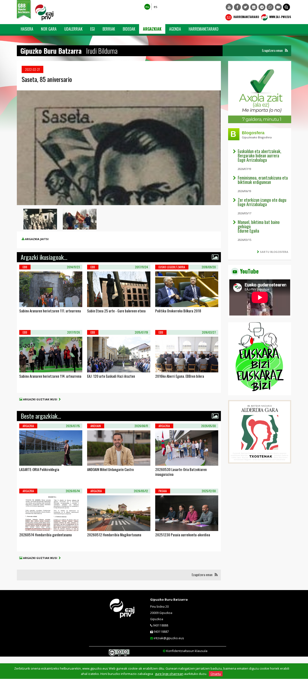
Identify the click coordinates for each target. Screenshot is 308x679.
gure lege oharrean (169, 674)
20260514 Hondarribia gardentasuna (45, 534)
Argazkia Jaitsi (37, 239)
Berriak (109, 29)
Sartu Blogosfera (274, 252)
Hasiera (27, 29)
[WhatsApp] (270, 7)
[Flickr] (253, 7)
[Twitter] (245, 7)
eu (147, 6)
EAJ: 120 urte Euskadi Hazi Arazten (111, 376)
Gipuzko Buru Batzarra (169, 599)
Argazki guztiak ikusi (41, 399)
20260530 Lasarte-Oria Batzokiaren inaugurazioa (181, 472)
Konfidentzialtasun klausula (186, 651)
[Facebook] (237, 7)
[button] (286, 7)
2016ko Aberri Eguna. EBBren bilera (179, 376)
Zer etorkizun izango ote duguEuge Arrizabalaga (262, 202)
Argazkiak (152, 29)
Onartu (216, 674)
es (155, 6)
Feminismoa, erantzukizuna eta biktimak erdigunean (263, 180)
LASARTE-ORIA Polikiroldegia (39, 469)
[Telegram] (261, 7)
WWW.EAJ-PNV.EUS (280, 17)
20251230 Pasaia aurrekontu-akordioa (182, 534)
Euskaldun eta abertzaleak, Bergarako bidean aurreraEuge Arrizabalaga (259, 155)
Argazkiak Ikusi (37, 301)
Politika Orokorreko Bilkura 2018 (178, 310)
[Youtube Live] (278, 7)
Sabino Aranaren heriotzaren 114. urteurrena (50, 376)
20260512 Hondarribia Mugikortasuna (114, 534)
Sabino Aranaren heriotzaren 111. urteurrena (50, 310)
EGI (92, 29)
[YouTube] (229, 7)
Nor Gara (49, 29)
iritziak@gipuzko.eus (169, 638)
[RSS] (286, 50)
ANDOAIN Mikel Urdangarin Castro (110, 469)
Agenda (175, 29)
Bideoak (129, 29)
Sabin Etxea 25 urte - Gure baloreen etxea (116, 310)
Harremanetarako (246, 17)
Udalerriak (73, 29)
